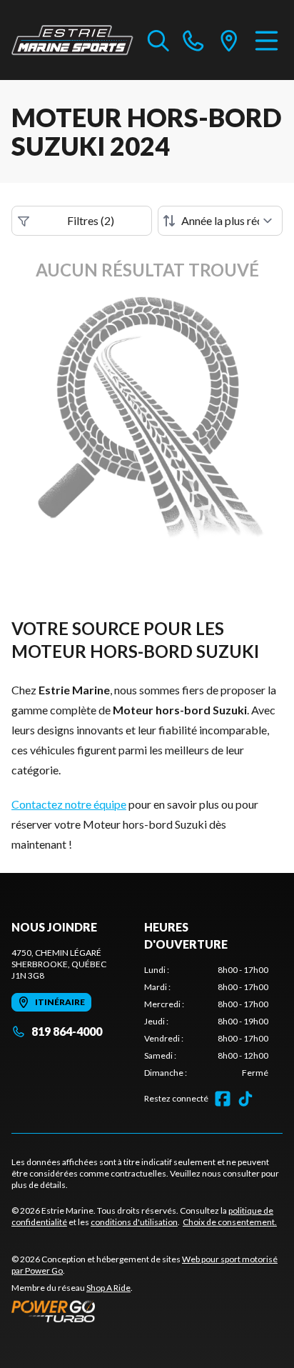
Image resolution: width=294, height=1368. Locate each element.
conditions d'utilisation (134, 1222)
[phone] (193, 40)
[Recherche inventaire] (158, 40)
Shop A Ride (108, 1287)
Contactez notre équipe (68, 804)
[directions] (229, 40)
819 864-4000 (66, 1031)
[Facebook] (222, 1098)
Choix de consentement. (230, 1222)
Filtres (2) (90, 220)
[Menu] (266, 40)
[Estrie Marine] (72, 40)
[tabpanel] (206, 1021)
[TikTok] (245, 1098)
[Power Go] (147, 1310)
